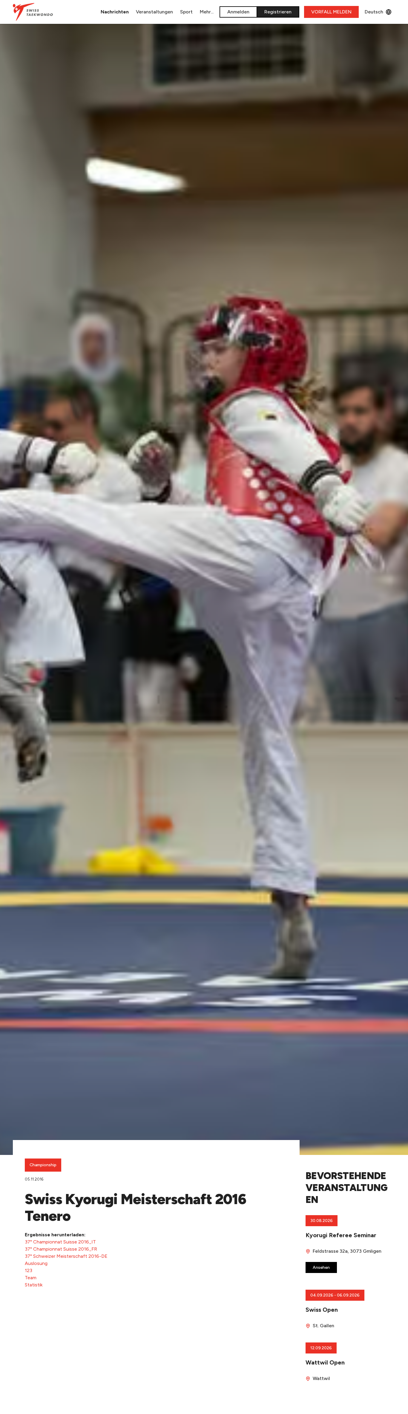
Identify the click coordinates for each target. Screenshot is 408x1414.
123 (28, 1270)
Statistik (33, 1285)
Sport (186, 12)
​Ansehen (321, 1267)
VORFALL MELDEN (331, 12)
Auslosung (36, 1263)
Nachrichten (115, 12)
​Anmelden (238, 12)
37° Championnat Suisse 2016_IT (60, 1242)
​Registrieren (278, 12)
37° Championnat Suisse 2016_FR (61, 1249)
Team (30, 1277)
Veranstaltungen (154, 12)
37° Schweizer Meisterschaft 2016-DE (66, 1256)
